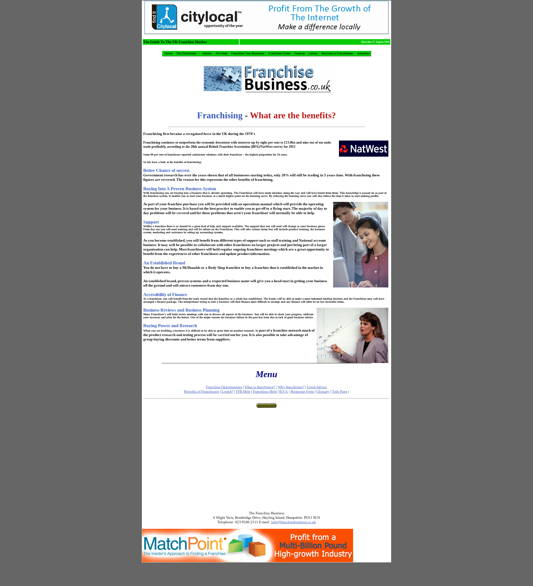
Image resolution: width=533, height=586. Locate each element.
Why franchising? (291, 387)
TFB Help (243, 391)
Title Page (339, 391)
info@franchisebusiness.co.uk (293, 522)
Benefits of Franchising (201, 391)
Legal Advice (317, 387)
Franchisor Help (265, 391)
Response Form (302, 391)
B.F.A (283, 391)
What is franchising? (260, 387)
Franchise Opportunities (224, 387)
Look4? (227, 391)
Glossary (323, 391)
